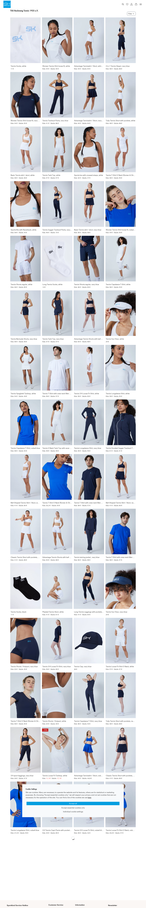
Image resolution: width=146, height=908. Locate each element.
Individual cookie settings (73, 812)
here (89, 797)
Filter (130, 14)
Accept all (73, 803)
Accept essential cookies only (73, 808)
